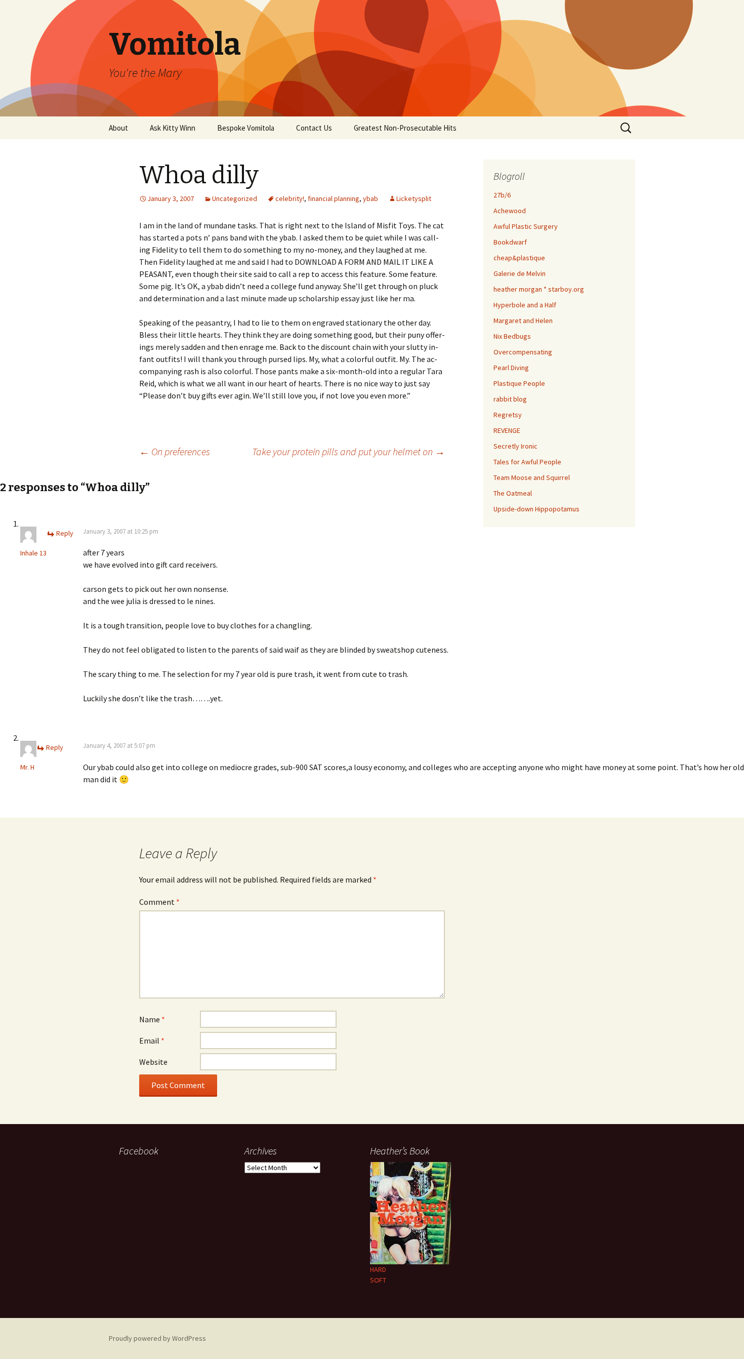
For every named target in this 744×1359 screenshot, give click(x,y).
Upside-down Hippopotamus (536, 508)
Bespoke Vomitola (245, 128)
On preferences (174, 451)
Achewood (509, 210)
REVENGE (506, 430)
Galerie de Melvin (519, 273)
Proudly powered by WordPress (157, 1338)
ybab (370, 198)
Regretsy (507, 414)
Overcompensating (522, 351)
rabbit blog (510, 399)
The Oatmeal (512, 493)
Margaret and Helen (523, 320)
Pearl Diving (511, 367)
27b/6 (502, 194)
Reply (64, 533)
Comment (159, 902)
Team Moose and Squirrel (531, 477)
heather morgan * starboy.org (538, 289)
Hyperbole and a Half (524, 304)
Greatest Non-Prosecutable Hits (405, 128)
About (118, 128)
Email (151, 1040)
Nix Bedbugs (512, 336)
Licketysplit (413, 198)
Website (153, 1062)
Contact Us (314, 128)
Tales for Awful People (527, 461)
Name (152, 1019)
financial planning (333, 198)
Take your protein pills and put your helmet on (348, 451)
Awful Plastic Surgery (525, 226)
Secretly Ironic (515, 446)
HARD (378, 1269)
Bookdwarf (510, 242)
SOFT (378, 1280)
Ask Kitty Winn (172, 128)
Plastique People (519, 383)
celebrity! (289, 198)
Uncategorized (234, 198)
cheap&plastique (519, 257)
